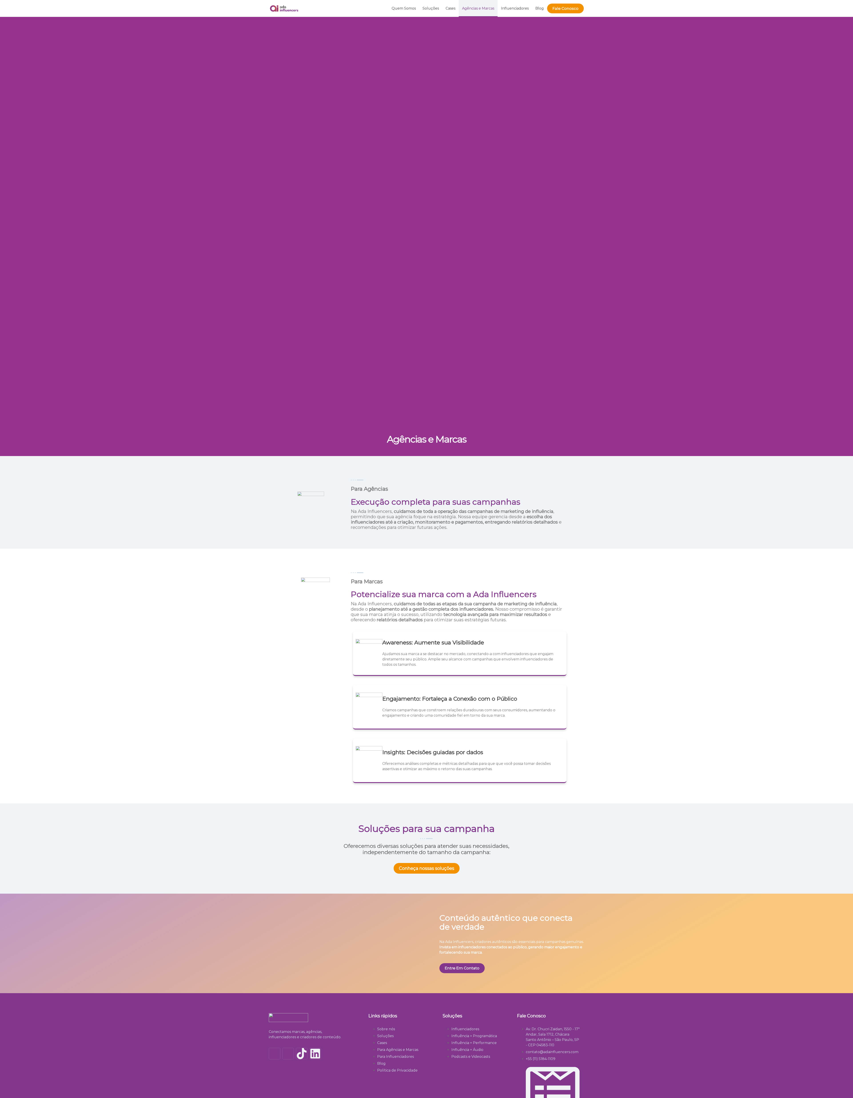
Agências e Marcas (478, 8)
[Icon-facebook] (288, 1053)
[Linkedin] (315, 1053)
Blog (539, 8)
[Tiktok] (301, 1053)
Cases (450, 8)
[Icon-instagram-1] (274, 1053)
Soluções (431, 8)
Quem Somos (404, 8)
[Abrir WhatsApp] (842, 1087)
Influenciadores (515, 8)
